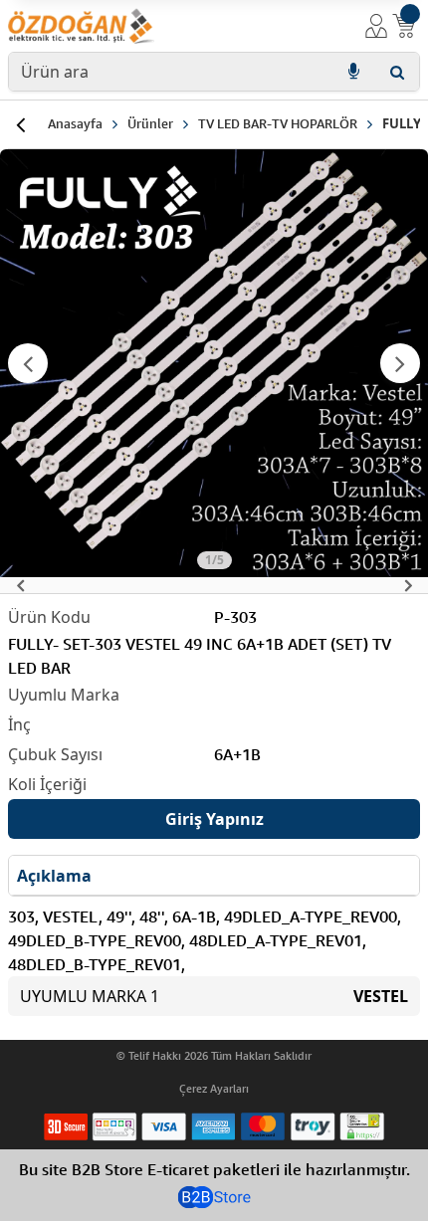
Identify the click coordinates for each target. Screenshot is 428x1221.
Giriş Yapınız (214, 819)
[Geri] (20, 124)
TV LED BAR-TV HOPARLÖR (277, 123)
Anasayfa (75, 123)
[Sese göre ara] (353, 72)
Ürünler (150, 123)
